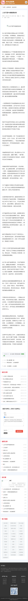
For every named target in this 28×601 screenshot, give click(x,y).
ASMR (21, 528)
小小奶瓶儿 (13, 533)
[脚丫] (5, 483)
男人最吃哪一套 (10, 360)
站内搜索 (14, 582)
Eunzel (5, 547)
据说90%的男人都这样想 (9, 453)
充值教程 (14, 580)
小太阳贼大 (5, 533)
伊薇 (13, 541)
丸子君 (5, 536)
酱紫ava (21, 549)
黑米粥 (5, 528)
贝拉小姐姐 (21, 523)
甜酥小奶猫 (13, 528)
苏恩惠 (5, 541)
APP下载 (5, 579)
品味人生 (5, 450)
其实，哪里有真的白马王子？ (10, 401)
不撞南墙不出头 (7, 382)
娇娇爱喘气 (5, 557)
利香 (6, 555)
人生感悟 (14, 366)
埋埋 (6, 544)
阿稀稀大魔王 (13, 523)
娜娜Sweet (13, 539)
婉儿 (21, 536)
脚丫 (4, 464)
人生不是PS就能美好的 (8, 444)
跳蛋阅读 (5, 552)
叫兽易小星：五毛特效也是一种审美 (12, 384)
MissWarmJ (21, 547)
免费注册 (5, 580)
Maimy (5, 539)
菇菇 (6, 525)
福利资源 (14, 579)
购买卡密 (5, 583)
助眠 (6, 531)
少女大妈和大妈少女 (8, 396)
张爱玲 (13, 547)
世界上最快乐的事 (7, 393)
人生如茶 (5, 447)
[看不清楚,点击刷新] (5, 433)
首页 (4, 7)
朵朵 (13, 549)
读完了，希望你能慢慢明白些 (10, 470)
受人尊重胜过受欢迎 (8, 379)
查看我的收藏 (17, 354)
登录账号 (11, 417)
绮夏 (21, 525)
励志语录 (14, 7)
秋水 (13, 531)
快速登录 (5, 582)
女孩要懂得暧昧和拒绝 (8, 398)
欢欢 (6, 549)
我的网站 (24, 598)
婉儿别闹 (5, 523)
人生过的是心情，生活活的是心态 (11, 467)
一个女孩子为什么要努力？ (9, 390)
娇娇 (13, 544)
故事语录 (9, 7)
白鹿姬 (21, 539)
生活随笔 (9, 366)
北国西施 (21, 552)
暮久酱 (21, 544)
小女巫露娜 (13, 552)
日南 (21, 541)
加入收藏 (12, 354)
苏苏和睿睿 (13, 555)
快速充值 (23, 579)
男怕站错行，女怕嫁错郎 (13, 362)
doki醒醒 (21, 533)
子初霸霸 (13, 536)
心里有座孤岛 (6, 456)
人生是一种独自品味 (8, 376)
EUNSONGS (13, 525)
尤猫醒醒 (21, 555)
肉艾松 (21, 531)
